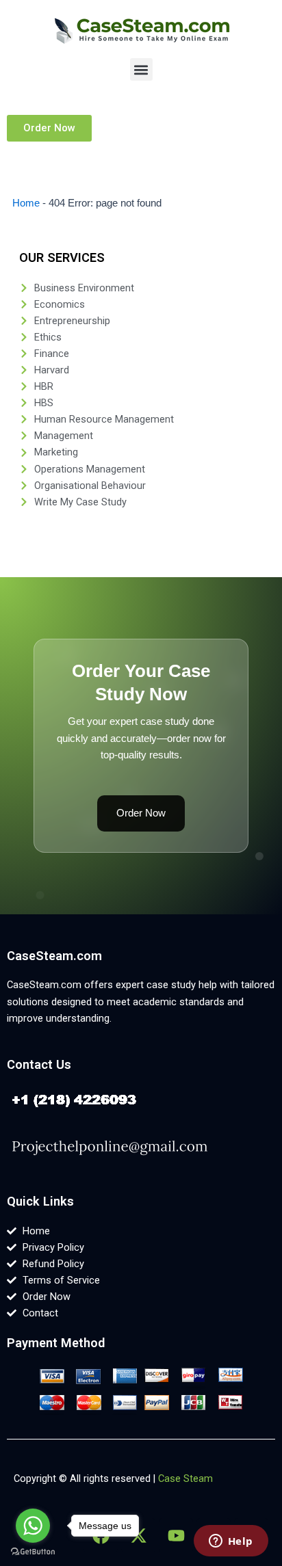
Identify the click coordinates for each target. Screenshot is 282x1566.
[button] (141, 69)
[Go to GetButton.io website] (33, 1552)
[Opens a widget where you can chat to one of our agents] (230, 1542)
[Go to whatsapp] (33, 1526)
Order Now (141, 813)
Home (26, 203)
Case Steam (185, 1478)
